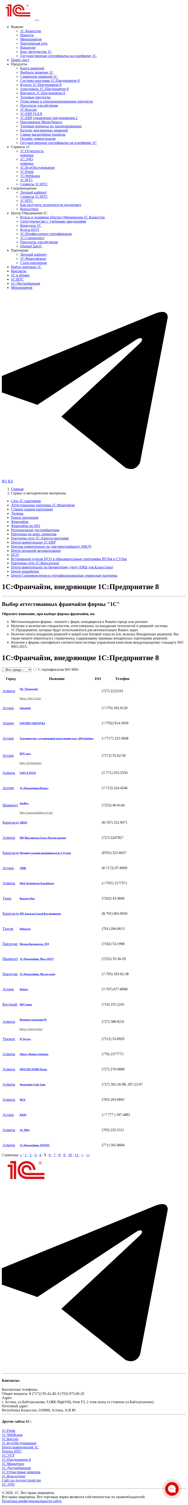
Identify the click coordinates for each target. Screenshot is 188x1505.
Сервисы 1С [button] (20, 147)
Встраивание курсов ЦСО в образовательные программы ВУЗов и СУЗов (69, 559)
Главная (17, 489)
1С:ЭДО (26, 161)
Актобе (8, 788)
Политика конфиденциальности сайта (31, 1501)
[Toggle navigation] (37, 20)
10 (70, 1155)
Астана (8, 708)
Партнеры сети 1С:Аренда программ (40, 538)
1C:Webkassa (30, 176)
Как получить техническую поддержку (50, 205)
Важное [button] (17, 27)
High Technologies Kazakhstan (37, 883)
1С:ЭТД (8, 1455)
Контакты (18, 271)
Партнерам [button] (19, 250)
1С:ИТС (26, 180)
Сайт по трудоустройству (21, 1480)
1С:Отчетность (32, 153)
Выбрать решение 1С (36, 72)
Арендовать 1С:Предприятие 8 (44, 89)
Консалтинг (29, 209)
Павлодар (10, 944)
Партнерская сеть (33, 43)
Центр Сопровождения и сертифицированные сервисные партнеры (64, 575)
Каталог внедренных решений (44, 130)
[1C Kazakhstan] (18, 19)
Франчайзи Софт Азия (32, 1084)
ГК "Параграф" (29, 689)
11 (77, 1155)
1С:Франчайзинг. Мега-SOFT (37, 958)
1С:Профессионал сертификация (46, 234)
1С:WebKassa (12, 1435)
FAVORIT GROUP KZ (32, 723)
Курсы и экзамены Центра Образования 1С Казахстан (62, 217)
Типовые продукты (35, 97)
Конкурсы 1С (30, 225)
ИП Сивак (26, 1004)
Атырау (8, 723)
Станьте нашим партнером (32, 509)
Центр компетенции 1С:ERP (33, 542)
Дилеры (17, 513)
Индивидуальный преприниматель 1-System (45, 852)
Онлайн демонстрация (37, 138)
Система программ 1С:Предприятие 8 (50, 81)
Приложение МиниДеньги (41, 122)
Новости (27, 35)
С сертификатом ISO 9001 (58, 669)
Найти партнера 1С (26, 267)
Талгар (8, 929)
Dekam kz (25, 928)
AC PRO (25, 1130)
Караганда (11, 822)
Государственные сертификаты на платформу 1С (58, 56)
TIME (23, 868)
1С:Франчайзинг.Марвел (34, 788)
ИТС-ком (25, 753)
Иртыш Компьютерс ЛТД (34, 944)
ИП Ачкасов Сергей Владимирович (40, 913)
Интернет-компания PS (33, 1019)
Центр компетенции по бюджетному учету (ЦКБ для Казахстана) (62, 567)
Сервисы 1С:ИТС (34, 184)
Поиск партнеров (24, 517)
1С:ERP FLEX (31, 114)
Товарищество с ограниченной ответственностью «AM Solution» (57, 738)
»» (88, 1155)
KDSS (23, 1114)
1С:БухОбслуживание (37, 167)
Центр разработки (25, 571)
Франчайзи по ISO (25, 526)
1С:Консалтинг (14, 1476)
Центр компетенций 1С (20, 1447)
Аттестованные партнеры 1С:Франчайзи (43, 505)
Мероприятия (30, 39)
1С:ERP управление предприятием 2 (48, 118)
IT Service (25, 1039)
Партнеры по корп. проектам (33, 534)
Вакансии (28, 47)
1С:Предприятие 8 (16, 1460)
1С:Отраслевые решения (21, 1472)
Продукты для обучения (39, 105)
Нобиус (24, 989)
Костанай (10, 1004)
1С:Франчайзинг (33, 259)
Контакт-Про (27, 898)
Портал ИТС (12, 1451)
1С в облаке (20, 275)
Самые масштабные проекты (42, 134)
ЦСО (15, 555)
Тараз (7, 898)
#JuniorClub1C (31, 246)
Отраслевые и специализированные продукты (56, 101)
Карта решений (32, 68)
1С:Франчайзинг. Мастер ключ (37, 974)
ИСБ (22, 1099)
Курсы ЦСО (29, 230)
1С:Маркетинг (13, 1464)
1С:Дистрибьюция (25, 283)
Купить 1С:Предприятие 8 (40, 85)
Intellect (24, 803)
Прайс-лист (20, 60)
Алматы (9, 691)
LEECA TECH (28, 772)
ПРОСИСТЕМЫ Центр (33, 1069)
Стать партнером (33, 263)
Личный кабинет (33, 192)
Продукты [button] (19, 64)
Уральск (9, 1039)
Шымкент (10, 805)
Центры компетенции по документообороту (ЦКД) (51, 546)
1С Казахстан (30, 31)
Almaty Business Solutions (34, 1054)
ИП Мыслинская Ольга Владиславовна (43, 837)
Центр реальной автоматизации (36, 551)
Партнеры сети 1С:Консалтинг (35, 563)
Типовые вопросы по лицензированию (51, 126)
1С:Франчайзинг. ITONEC (35, 1145)
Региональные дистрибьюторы (35, 530)
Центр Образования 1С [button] (29, 213)
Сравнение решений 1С (39, 76)
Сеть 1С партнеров (26, 501)
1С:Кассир (28, 110)
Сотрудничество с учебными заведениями (53, 221)
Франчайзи (19, 522)
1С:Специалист (32, 238)
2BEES (23, 822)
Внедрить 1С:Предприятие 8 (42, 93)
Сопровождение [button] (23, 188)
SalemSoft (25, 708)
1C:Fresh (26, 172)
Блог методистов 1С (36, 52)
